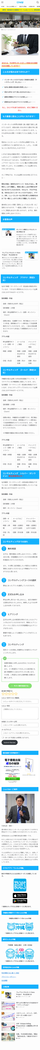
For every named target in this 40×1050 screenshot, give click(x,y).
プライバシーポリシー (9, 977)
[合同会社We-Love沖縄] (20, 2)
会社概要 (4, 980)
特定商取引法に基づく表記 (10, 973)
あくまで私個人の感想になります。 (17, 737)
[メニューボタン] (2, 2)
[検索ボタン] (37, 2)
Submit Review (9, 742)
